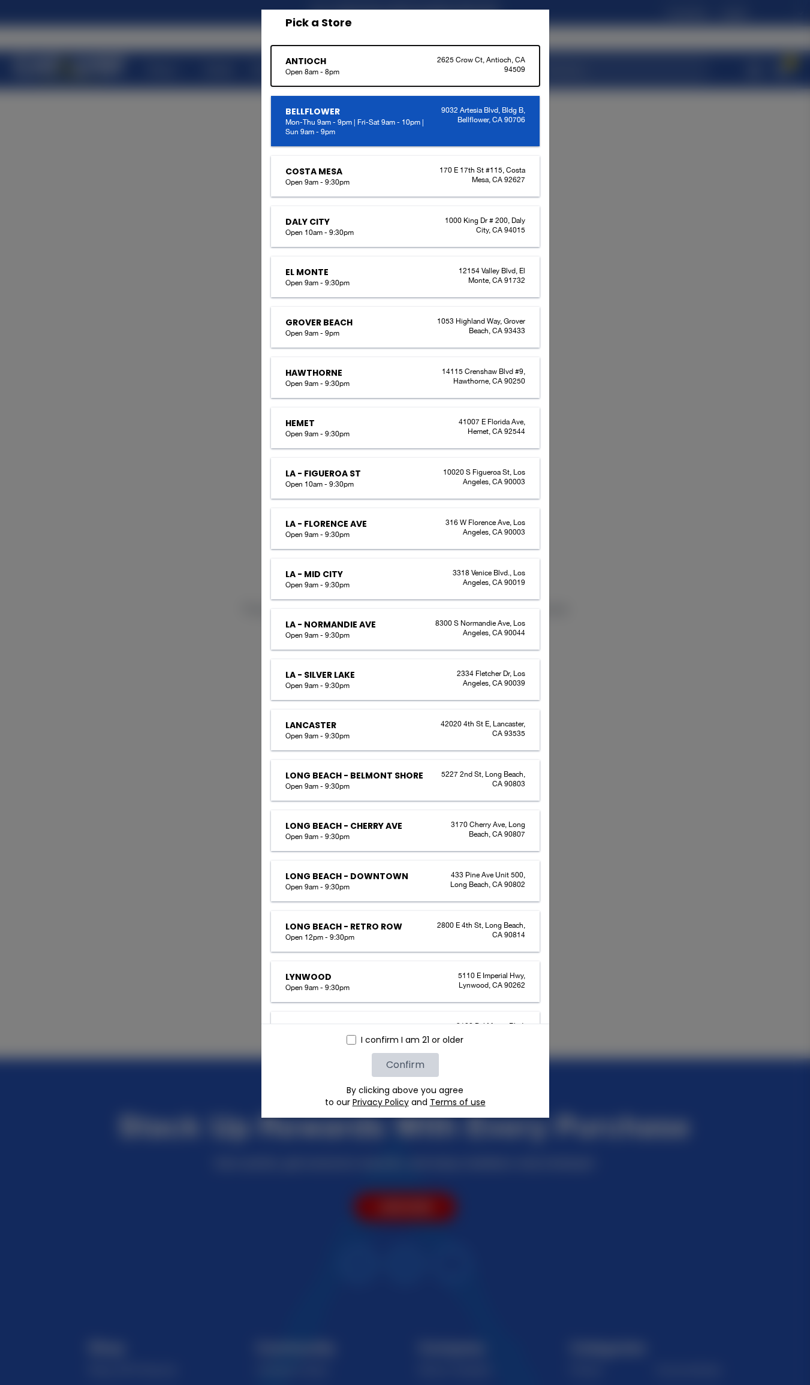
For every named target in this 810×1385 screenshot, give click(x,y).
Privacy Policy (381, 1102)
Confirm (405, 1065)
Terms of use (458, 1102)
